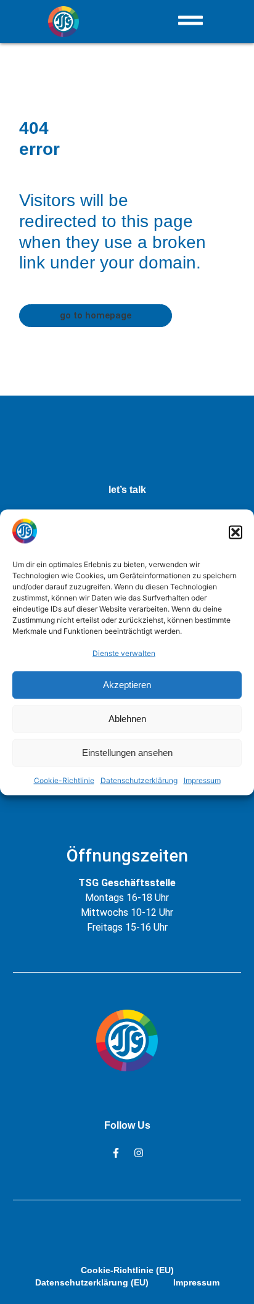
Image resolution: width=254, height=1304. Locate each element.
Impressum (202, 779)
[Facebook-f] (116, 1153)
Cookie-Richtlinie (64, 779)
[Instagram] (139, 1153)
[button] (235, 532)
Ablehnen (127, 718)
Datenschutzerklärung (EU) (92, 1282)
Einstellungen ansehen (127, 752)
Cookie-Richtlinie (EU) (127, 1270)
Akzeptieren (127, 684)
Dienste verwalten (123, 652)
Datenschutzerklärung (139, 779)
